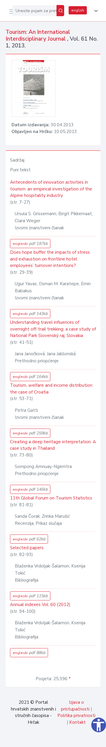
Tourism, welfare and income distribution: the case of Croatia (51, 388)
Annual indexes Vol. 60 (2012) (40, 604)
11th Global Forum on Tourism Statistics (51, 498)
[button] (94, 11)
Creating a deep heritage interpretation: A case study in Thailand (53, 445)
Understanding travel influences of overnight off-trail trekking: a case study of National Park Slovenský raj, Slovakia (53, 328)
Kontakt (77, 722)
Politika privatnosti (76, 715)
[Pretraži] (60, 10)
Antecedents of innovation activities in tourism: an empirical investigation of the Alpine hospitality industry (51, 188)
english (77, 10)
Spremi (56, 739)
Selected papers (27, 548)
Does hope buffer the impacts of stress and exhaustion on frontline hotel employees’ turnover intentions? (50, 258)
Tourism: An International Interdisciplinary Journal (38, 35)
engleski (30, 243)
